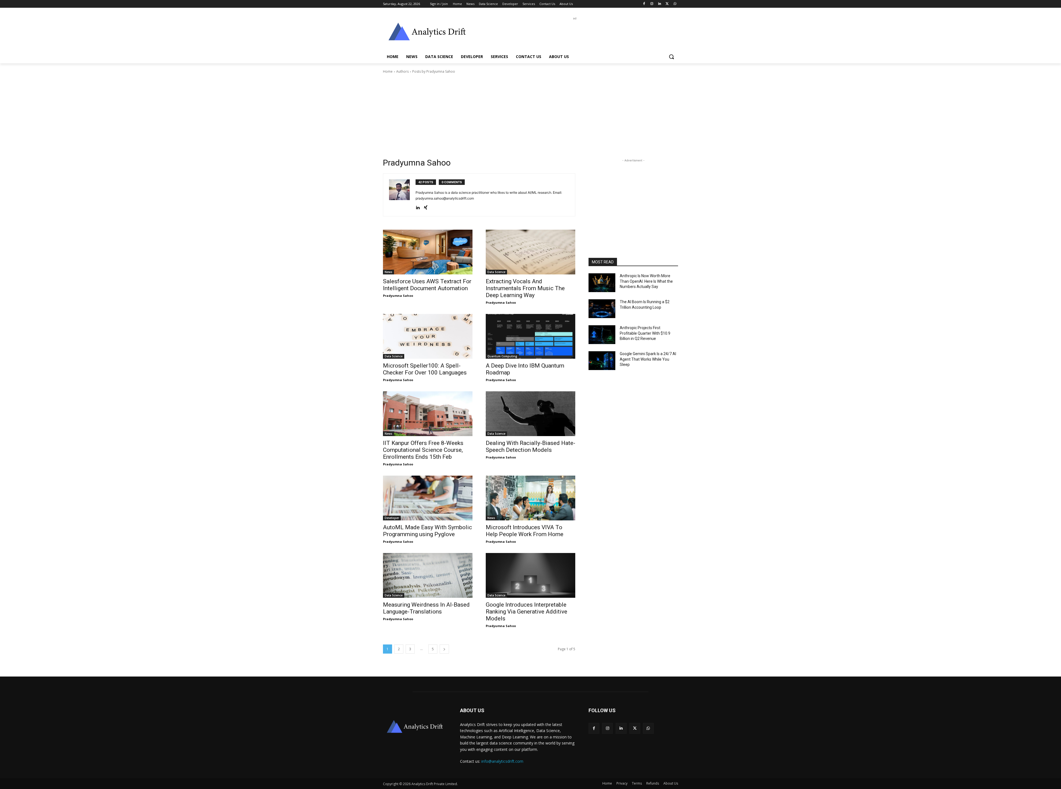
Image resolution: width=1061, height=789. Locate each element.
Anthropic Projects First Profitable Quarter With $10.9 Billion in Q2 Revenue (645, 333)
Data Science (496, 272)
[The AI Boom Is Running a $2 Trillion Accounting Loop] (602, 308)
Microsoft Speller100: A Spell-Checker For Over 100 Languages (425, 369)
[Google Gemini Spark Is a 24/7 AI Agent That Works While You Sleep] (602, 360)
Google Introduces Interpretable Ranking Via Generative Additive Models (526, 611)
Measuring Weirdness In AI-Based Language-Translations (426, 608)
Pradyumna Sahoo (398, 295)
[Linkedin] (659, 4)
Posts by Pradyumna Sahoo (433, 71)
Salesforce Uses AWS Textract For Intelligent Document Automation (427, 285)
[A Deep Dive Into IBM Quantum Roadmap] (530, 336)
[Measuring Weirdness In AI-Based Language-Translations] (427, 575)
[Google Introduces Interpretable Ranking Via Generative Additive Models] (530, 575)
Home (388, 71)
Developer (392, 518)
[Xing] (426, 206)
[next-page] (444, 649)
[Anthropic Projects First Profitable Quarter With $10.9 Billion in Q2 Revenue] (602, 334)
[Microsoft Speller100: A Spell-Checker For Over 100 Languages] (427, 336)
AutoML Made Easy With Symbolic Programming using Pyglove (427, 531)
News (388, 272)
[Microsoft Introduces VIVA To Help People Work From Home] (530, 498)
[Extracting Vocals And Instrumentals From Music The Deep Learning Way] (530, 252)
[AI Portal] (427, 31)
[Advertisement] (572, 33)
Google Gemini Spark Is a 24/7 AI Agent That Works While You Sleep (648, 359)
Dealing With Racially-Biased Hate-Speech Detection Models (530, 446)
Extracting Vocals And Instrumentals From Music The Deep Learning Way (525, 288)
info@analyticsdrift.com (502, 761)
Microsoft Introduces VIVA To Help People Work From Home (524, 531)
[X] (667, 4)
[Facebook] (644, 4)
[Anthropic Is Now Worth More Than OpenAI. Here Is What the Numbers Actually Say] (602, 282)
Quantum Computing (502, 356)
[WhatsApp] (675, 4)
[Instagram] (652, 4)
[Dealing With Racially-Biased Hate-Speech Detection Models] (530, 413)
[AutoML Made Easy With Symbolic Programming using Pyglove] (427, 498)
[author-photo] (402, 194)
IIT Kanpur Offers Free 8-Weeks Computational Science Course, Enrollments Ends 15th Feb (423, 450)
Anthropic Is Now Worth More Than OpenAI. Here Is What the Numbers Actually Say (646, 281)
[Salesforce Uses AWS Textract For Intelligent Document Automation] (427, 252)
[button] (671, 56)
